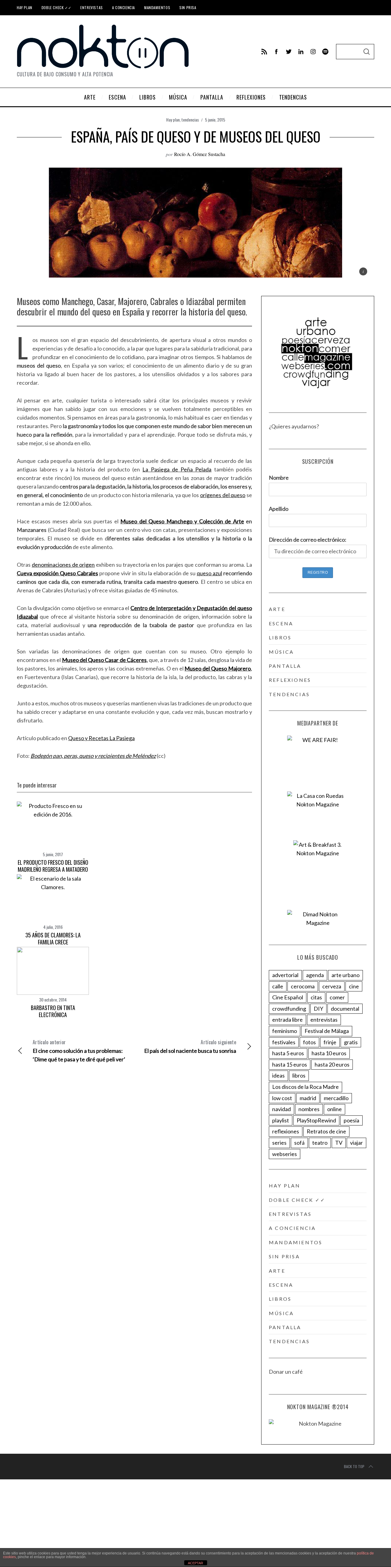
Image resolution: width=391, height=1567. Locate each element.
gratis (351, 1042)
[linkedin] (301, 51)
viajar (356, 1142)
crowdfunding (289, 1008)
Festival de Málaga (327, 1030)
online (334, 1109)
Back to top (354, 1466)
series (279, 1142)
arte (277, 609)
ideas (278, 1075)
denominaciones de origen (63, 564)
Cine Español (287, 997)
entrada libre (287, 1019)
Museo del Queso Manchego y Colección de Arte (182, 521)
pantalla (285, 666)
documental (345, 1008)
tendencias (190, 119)
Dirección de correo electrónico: (307, 539)
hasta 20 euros (332, 1064)
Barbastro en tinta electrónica (53, 1011)
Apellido (278, 508)
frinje (329, 1042)
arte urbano (345, 975)
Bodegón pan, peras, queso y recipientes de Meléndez (93, 755)
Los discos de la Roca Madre (305, 1086)
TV (338, 1142)
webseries (284, 1154)
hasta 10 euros (329, 1053)
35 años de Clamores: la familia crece (53, 938)
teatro (319, 1142)
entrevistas (324, 1019)
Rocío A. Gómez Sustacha (199, 154)
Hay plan (24, 7)
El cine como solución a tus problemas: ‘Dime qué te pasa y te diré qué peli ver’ (79, 1050)
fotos (309, 1042)
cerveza (331, 986)
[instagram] (313, 51)
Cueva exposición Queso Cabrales (57, 573)
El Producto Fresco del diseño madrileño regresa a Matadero (53, 865)
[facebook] (276, 51)
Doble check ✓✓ (56, 7)
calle (277, 986)
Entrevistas (91, 7)
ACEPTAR (195, 1563)
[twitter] (289, 51)
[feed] (264, 51)
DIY (318, 1008)
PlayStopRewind (316, 1120)
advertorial (285, 975)
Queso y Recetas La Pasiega (101, 738)
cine (354, 986)
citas (316, 997)
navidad (281, 1109)
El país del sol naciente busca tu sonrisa (190, 1046)
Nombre (279, 477)
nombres (309, 1109)
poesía (351, 1120)
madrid (308, 1098)
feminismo (284, 1030)
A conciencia (123, 7)
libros (280, 637)
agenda (315, 975)
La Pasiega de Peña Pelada (176, 469)
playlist (280, 1120)
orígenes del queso (223, 495)
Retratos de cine (326, 1131)
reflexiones (290, 680)
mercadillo (336, 1098)
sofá (299, 1142)
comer (337, 997)
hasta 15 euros (289, 1064)
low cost (282, 1098)
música (281, 652)
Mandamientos (157, 7)
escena (281, 623)
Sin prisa (187, 7)
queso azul (209, 573)
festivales (283, 1042)
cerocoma (303, 986)
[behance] (325, 51)
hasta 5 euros (288, 1053)
